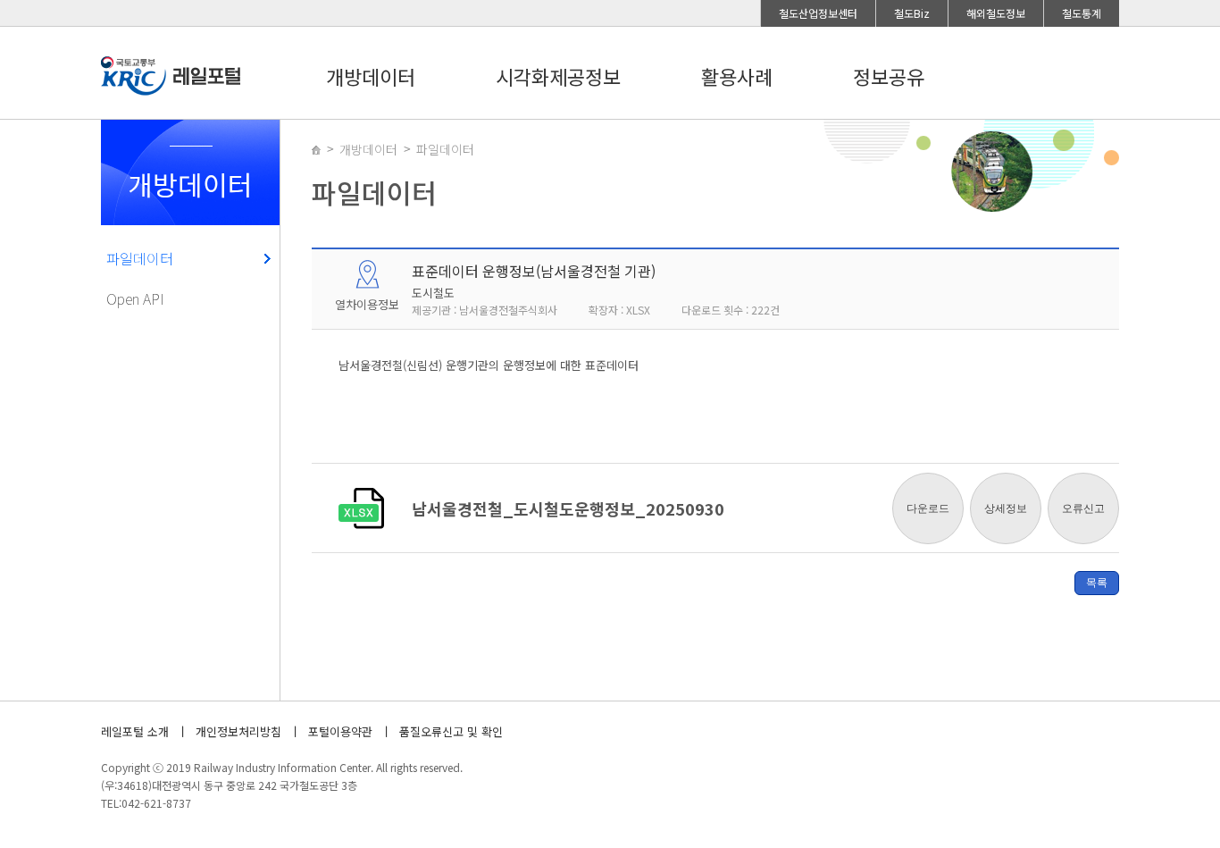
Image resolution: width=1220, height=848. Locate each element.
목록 (1096, 582)
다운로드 (928, 508)
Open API (135, 298)
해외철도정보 (995, 13)
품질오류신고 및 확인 (451, 731)
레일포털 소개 (135, 731)
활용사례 (737, 76)
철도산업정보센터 (818, 13)
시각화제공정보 (558, 76)
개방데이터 (370, 76)
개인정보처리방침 (238, 731)
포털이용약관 (340, 731)
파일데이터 (139, 258)
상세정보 (1005, 508)
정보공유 (888, 76)
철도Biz (912, 13)
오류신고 (1083, 508)
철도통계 (1081, 13)
